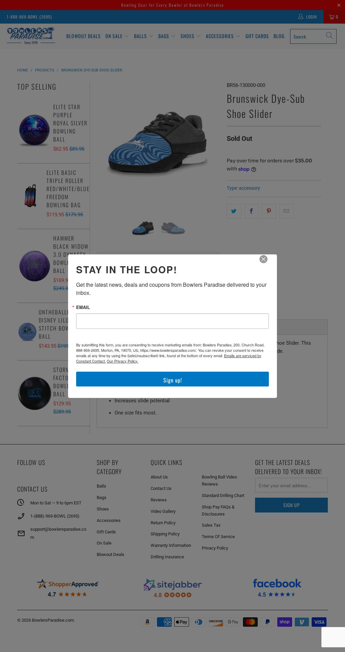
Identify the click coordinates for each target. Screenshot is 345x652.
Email (83, 307)
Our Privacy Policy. (122, 361)
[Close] (268, 263)
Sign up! (172, 380)
